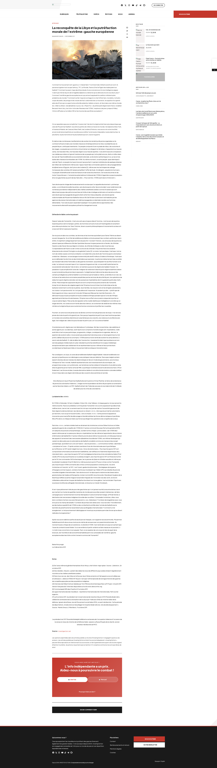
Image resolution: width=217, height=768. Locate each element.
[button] (87, 710)
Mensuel (104, 679)
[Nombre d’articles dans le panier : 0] (214, 61)
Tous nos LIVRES (149, 77)
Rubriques (64, 14)
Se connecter (158, 5)
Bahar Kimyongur (57, 36)
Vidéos (96, 14)
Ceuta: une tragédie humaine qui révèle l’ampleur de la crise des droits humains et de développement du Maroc (150, 136)
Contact (113, 741)
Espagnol (157, 761)
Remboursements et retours (119, 745)
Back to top (213, 722)
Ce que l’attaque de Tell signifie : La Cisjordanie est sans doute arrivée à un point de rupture (149, 124)
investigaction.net (64, 631)
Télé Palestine (82, 14)
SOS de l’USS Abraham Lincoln (146, 93)
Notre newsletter (150, 745)
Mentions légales (116, 749)
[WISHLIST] (214, 66)
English (163, 761)
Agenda (132, 14)
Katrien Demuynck (151, 66)
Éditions (108, 14)
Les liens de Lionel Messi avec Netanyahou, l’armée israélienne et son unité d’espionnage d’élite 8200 (150, 113)
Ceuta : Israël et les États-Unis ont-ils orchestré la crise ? (148, 102)
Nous (120, 14)
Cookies (113, 752)
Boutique (139, 24)
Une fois (73, 679)
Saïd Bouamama (150, 36)
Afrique (55, 23)
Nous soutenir (184, 14)
